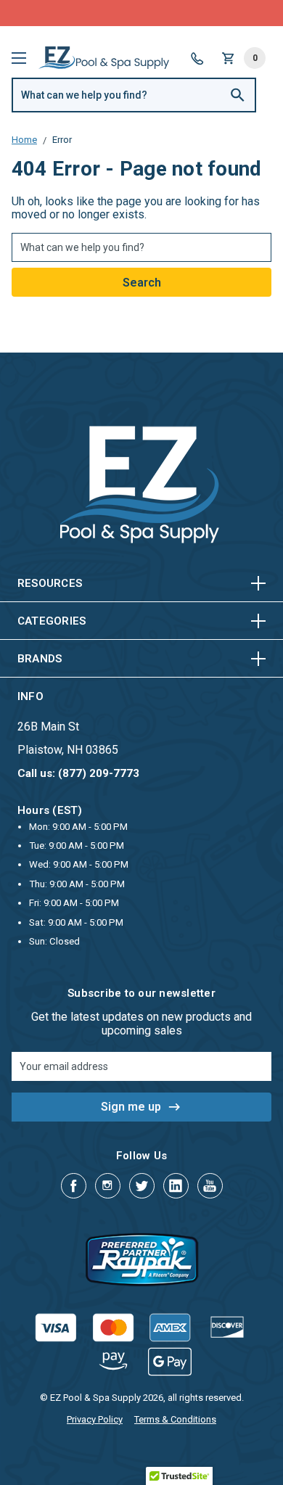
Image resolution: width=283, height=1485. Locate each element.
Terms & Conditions (175, 1419)
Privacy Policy (95, 1419)
